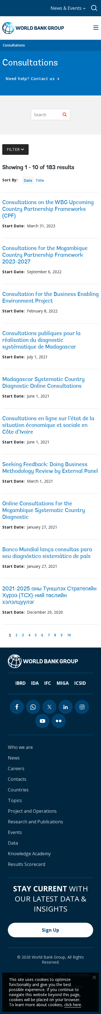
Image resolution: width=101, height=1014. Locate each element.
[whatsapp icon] (33, 707)
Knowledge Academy (29, 854)
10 (70, 634)
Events (15, 832)
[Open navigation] (96, 28)
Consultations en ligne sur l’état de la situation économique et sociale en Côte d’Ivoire (48, 425)
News (14, 758)
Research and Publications (35, 822)
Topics (15, 800)
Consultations (14, 45)
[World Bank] (43, 661)
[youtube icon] (42, 721)
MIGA (63, 683)
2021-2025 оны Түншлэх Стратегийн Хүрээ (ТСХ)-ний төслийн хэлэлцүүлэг (49, 595)
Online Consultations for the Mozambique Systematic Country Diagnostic (43, 510)
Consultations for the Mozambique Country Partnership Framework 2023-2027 (45, 255)
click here (72, 1004)
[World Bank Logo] (33, 28)
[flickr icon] (59, 721)
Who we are (20, 747)
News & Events (66, 8)
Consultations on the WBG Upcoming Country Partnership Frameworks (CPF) (48, 209)
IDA (35, 683)
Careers (16, 768)
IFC (47, 683)
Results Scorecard (26, 864)
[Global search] (94, 8)
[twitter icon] (49, 707)
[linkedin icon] (66, 707)
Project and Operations (32, 811)
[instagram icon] (82, 707)
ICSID (80, 683)
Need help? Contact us (31, 78)
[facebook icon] (17, 707)
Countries (18, 790)
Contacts (17, 779)
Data (13, 843)
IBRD (20, 683)
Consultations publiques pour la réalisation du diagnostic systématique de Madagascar (41, 340)
